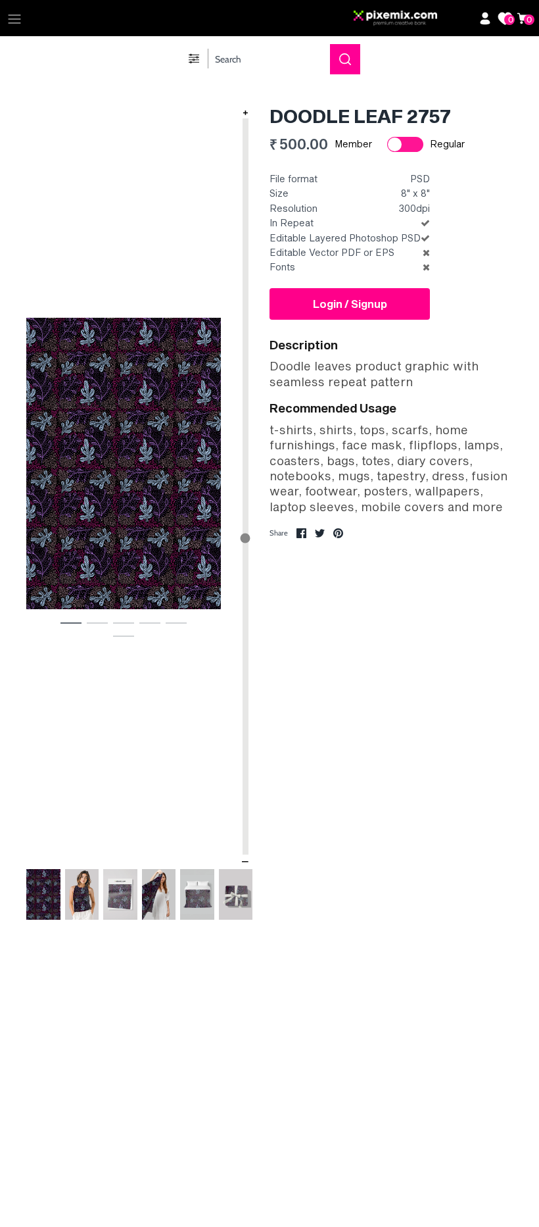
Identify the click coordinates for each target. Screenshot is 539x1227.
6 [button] (123, 635)
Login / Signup (350, 303)
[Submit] (345, 59)
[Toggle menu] (14, 18)
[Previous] (40, 479)
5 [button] (176, 622)
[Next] (206, 479)
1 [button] (71, 622)
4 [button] (150, 622)
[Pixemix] (413, 18)
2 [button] (97, 622)
